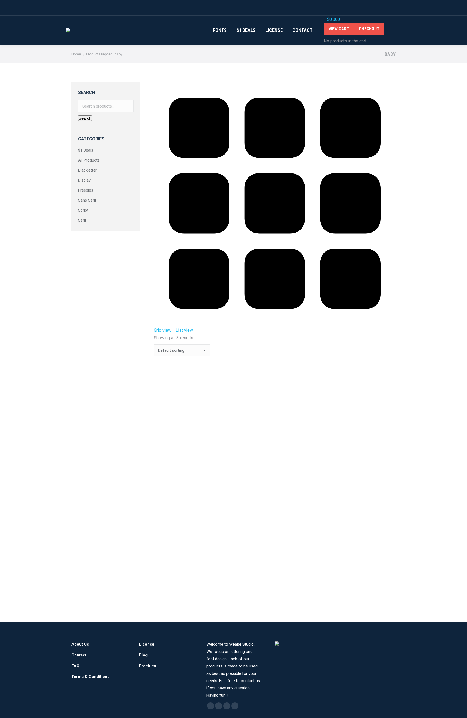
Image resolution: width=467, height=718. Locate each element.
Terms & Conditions (90, 676)
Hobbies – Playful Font (177, 426)
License (146, 644)
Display (84, 180)
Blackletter (87, 170)
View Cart (339, 28)
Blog (143, 655)
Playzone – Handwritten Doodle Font (191, 507)
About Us (80, 644)
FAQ (75, 665)
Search (85, 118)
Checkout (369, 28)
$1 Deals (85, 150)
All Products (89, 160)
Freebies (85, 190)
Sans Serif (87, 200)
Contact (78, 655)
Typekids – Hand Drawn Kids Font (187, 589)
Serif (82, 220)
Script (83, 210)
